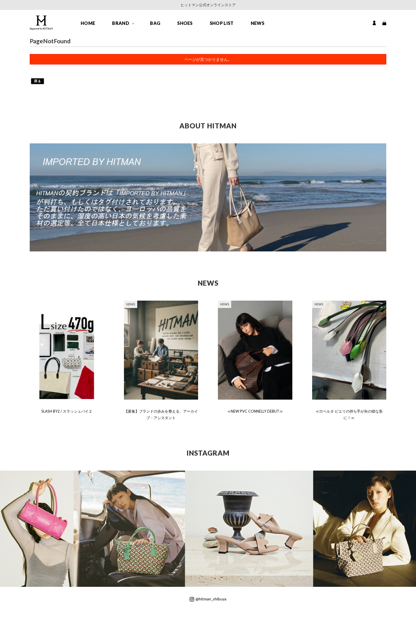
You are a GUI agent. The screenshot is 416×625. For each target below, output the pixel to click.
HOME (88, 23)
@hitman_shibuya (211, 598)
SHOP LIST (222, 23)
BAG (155, 23)
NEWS (257, 23)
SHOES (185, 23)
